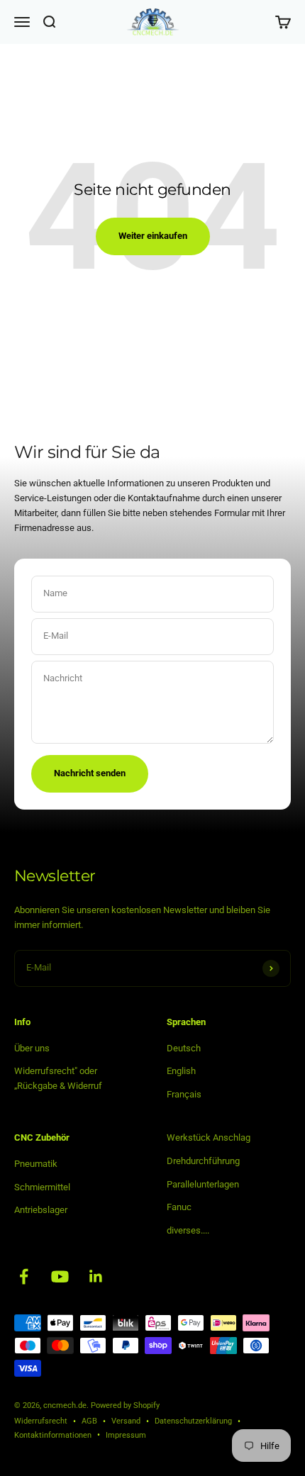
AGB (89, 1421)
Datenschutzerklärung (193, 1421)
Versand (125, 1421)
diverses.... (188, 1230)
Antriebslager (40, 1209)
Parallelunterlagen (203, 1184)
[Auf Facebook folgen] (23, 1276)
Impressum (126, 1435)
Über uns (32, 1048)
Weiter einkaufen (152, 235)
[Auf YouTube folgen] (60, 1276)
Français (184, 1094)
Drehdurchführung (203, 1161)
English (181, 1071)
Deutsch (184, 1048)
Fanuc (179, 1207)
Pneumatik (35, 1163)
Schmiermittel (42, 1187)
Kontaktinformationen (53, 1435)
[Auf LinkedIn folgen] (96, 1276)
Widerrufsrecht (40, 1421)
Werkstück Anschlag (208, 1137)
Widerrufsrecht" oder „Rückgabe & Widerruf (58, 1078)
